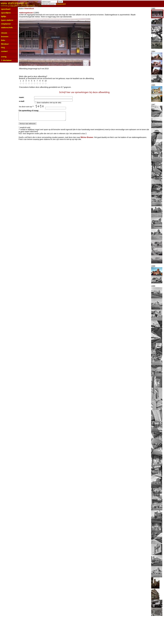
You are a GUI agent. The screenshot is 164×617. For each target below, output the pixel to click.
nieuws (4, 33)
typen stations (7, 20)
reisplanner (6, 24)
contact (4, 51)
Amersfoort (29, 8)
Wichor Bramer (87, 137)
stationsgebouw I (26, 13)
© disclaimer (6, 60)
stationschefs (7, 27)
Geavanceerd (61, 4)
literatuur (5, 44)
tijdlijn (3, 16)
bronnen (4, 37)
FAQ (3, 48)
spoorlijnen (6, 13)
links (3, 40)
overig (3, 57)
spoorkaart (5, 9)
